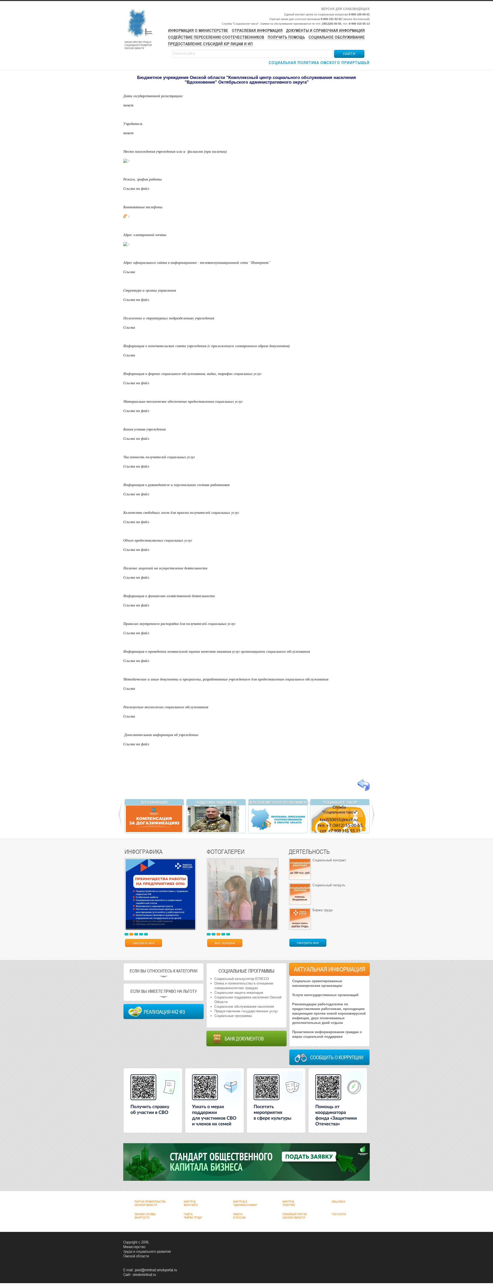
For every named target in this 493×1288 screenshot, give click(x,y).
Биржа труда (322, 910)
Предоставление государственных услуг (246, 1011)
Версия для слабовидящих (345, 9)
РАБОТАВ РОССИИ (239, 1216)
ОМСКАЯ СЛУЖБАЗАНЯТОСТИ (145, 1216)
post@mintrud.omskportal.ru (156, 1269)
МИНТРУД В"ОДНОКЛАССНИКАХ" (245, 1203)
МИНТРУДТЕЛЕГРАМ (288, 1203)
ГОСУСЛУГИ (339, 1214)
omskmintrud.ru (144, 1274)
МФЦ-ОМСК (338, 1201)
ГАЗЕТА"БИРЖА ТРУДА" (193, 1216)
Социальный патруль (328, 885)
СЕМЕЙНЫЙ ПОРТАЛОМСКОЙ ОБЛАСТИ (294, 1216)
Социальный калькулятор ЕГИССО (241, 979)
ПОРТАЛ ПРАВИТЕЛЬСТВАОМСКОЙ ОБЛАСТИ (150, 1203)
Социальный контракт (329, 860)
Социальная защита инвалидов (238, 993)
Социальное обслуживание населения (244, 1006)
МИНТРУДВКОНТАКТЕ (191, 1203)
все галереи (225, 943)
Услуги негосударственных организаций (325, 995)
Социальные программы (233, 1016)
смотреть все (143, 943)
